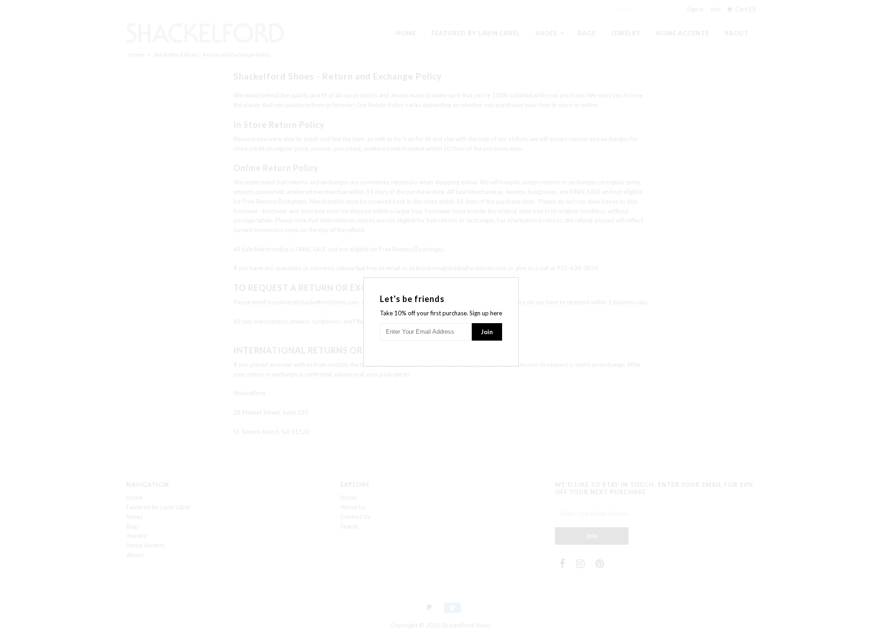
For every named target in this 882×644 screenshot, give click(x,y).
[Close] (512, 283)
